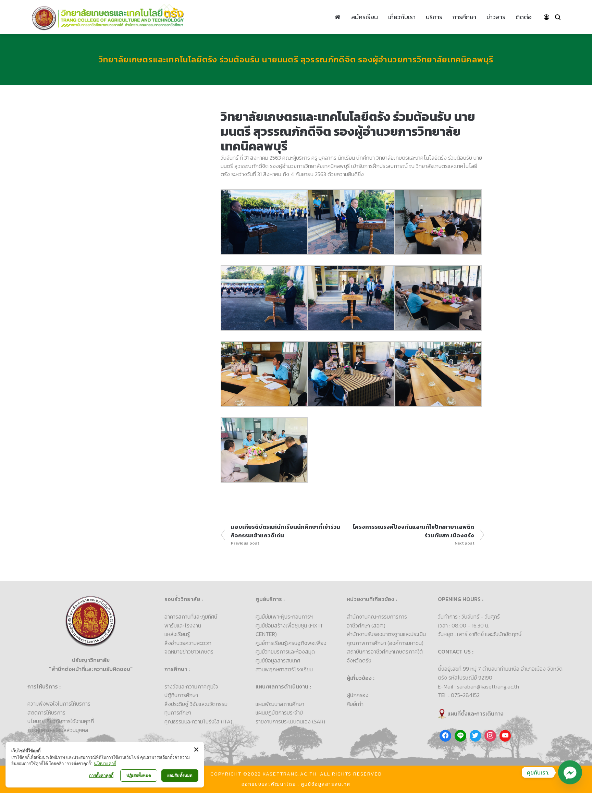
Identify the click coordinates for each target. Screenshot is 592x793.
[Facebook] (445, 735)
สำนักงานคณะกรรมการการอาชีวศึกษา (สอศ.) (377, 621)
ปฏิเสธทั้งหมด (138, 775)
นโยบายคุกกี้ (105, 763)
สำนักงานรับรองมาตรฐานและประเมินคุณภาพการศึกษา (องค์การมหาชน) (386, 638)
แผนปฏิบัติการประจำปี (279, 712)
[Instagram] (490, 735)
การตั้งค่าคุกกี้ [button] (101, 775)
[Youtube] (505, 735)
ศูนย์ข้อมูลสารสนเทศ (278, 660)
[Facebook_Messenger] (570, 772)
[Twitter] (475, 735)
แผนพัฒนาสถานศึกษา (280, 704)
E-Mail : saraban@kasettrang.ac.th (478, 686)
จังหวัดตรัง (359, 660)
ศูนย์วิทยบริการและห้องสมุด (285, 651)
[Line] (460, 735)
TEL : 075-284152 (459, 695)
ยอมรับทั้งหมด (180, 775)
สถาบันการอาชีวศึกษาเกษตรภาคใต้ (385, 651)
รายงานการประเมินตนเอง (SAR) (290, 721)
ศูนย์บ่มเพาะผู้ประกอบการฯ (284, 616)
